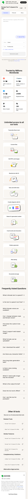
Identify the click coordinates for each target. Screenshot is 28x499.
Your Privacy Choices (12, 494)
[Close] (24, 475)
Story (22, 12)
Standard (5, 12)
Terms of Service (20, 59)
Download (23, 2)
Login (21, 8)
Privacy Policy (17, 60)
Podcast (14, 12)
